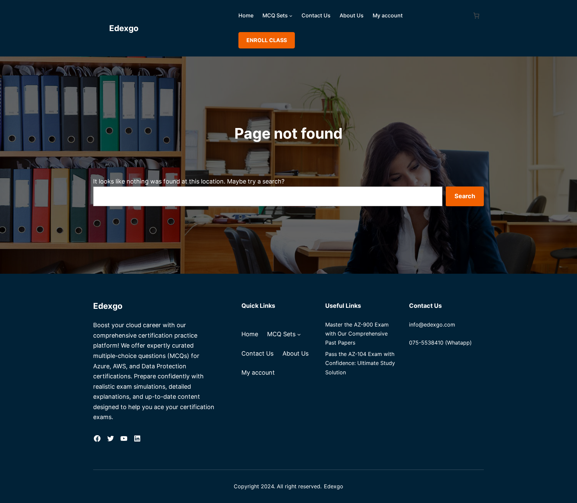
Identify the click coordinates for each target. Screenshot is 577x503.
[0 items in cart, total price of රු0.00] (476, 15)
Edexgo (124, 28)
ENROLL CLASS (266, 40)
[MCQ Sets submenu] (291, 15)
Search (464, 196)
